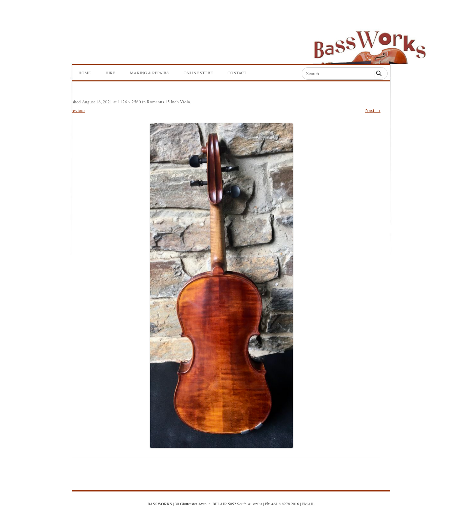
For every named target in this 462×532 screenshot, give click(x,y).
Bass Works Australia (369, 44)
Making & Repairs (149, 72)
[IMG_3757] (221, 285)
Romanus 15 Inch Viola (168, 102)
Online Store (198, 72)
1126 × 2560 (129, 102)
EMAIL (308, 503)
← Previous (74, 110)
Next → (372, 110)
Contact (237, 72)
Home (84, 72)
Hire (110, 72)
